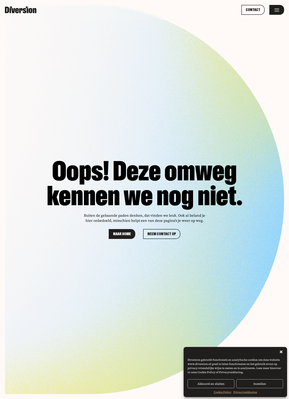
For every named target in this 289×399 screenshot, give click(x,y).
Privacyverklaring (245, 392)
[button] (281, 352)
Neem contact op (161, 234)
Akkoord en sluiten (211, 384)
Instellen (259, 384)
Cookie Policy (222, 392)
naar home (122, 234)
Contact (253, 9)
